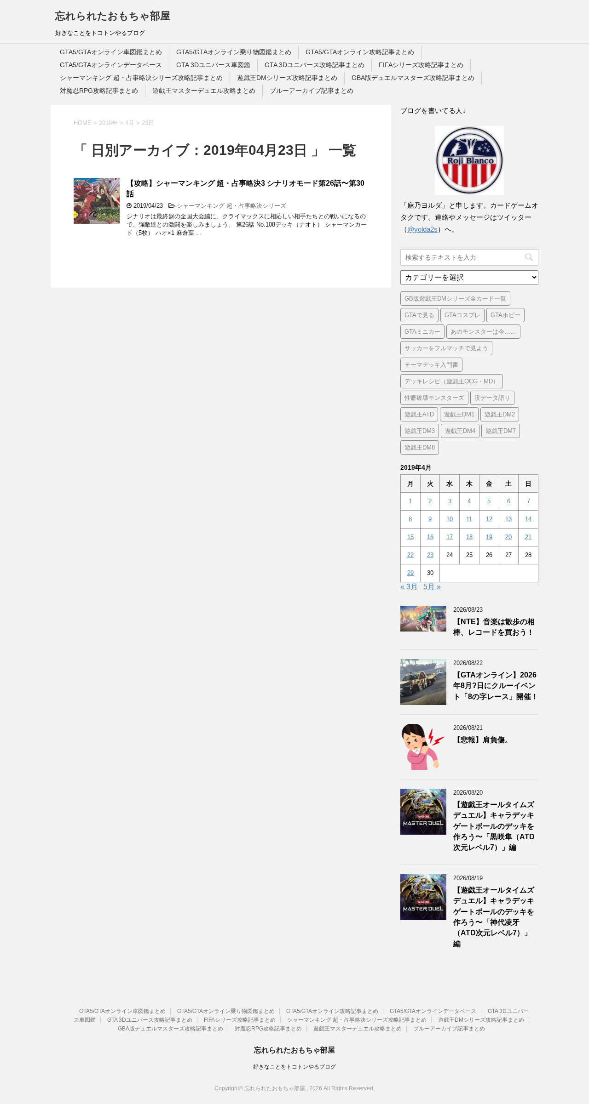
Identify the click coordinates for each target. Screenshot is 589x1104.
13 (508, 519)
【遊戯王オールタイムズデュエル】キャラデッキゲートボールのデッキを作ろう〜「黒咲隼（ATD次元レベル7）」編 (494, 826)
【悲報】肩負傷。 (482, 740)
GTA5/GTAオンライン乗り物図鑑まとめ (233, 52)
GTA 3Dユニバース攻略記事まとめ (314, 64)
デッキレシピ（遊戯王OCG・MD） (451, 381)
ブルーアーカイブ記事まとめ (311, 90)
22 (410, 555)
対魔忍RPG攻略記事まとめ (99, 90)
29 (410, 572)
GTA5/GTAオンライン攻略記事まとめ (360, 52)
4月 (129, 123)
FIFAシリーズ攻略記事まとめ (421, 64)
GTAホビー (505, 315)
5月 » (432, 587)
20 (508, 537)
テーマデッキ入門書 (431, 364)
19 (489, 537)
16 (430, 537)
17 (449, 537)
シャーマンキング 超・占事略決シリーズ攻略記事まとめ (141, 77)
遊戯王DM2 (500, 414)
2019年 (108, 123)
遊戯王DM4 (460, 430)
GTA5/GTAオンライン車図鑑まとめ (111, 52)
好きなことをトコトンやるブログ (294, 1067)
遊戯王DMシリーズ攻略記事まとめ (287, 77)
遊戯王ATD (419, 414)
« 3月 (409, 587)
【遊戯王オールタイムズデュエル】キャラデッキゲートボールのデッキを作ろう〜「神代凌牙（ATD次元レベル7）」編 (493, 917)
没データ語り (492, 397)
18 (469, 537)
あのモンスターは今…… (483, 331)
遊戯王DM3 (419, 430)
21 (528, 537)
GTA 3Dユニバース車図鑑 (213, 64)
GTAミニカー (422, 331)
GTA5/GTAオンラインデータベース (111, 64)
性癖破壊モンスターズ (434, 397)
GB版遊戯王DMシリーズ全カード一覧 (455, 298)
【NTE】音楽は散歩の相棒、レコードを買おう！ (494, 627)
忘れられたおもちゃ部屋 (112, 16)
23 (430, 555)
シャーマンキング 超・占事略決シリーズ (231, 205)
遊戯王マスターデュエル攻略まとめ (203, 90)
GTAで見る (419, 315)
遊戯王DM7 (500, 430)
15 (410, 537)
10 (449, 519)
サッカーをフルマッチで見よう (446, 348)
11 (469, 519)
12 (489, 519)
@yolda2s (422, 229)
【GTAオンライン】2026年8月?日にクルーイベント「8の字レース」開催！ (495, 685)
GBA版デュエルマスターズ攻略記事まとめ (413, 77)
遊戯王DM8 (419, 447)
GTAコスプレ (462, 315)
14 (528, 519)
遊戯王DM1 (459, 414)
